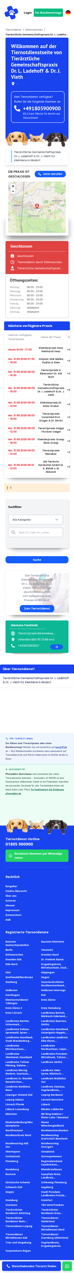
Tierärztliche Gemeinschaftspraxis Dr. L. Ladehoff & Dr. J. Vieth (51, 390)
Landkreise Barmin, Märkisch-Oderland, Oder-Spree (53, 1016)
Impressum (12, 910)
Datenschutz (14, 915)
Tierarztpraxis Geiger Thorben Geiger (51, 430)
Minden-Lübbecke (52, 1109)
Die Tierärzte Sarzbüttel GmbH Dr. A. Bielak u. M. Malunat (51, 467)
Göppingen (48, 972)
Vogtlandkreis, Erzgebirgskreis (51, 1244)
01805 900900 (19, 844)
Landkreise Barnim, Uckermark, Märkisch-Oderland (17, 1024)
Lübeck (45, 1104)
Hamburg (11, 982)
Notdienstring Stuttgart (50, 1145)
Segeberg (47, 1187)
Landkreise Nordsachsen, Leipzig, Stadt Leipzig (54, 1049)
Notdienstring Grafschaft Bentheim (54, 1136)
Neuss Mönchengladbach (52, 1123)
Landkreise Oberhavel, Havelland (19, 1055)
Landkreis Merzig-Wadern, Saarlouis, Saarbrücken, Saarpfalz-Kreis (17, 1075)
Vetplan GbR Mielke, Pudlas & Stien (51, 360)
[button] (37, 206)
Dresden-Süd (13, 959)
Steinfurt (46, 1200)
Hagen (45, 977)
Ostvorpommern (51, 1156)
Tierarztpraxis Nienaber (51, 452)
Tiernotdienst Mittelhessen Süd (16, 1236)
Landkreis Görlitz (51, 1062)
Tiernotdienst (14, 29)
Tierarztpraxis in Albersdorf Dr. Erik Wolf (51, 373)
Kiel (43, 995)
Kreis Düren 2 (14, 1008)
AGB (8, 919)
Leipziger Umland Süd (19, 1094)
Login (28, 13)
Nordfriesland (14, 1130)
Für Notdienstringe (48, 13)
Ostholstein (13, 1156)
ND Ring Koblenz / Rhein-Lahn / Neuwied (54, 1115)
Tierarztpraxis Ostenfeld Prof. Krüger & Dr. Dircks (51, 417)
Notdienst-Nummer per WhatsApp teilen (38, 856)
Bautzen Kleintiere (52, 941)
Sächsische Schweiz (18, 1182)
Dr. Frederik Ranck (52, 959)
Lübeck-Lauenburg (17, 1109)
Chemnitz (47, 949)
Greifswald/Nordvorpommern (24, 977)
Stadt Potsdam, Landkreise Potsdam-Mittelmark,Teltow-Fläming (54, 1197)
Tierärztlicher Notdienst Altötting (18, 1211)
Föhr (8, 972)
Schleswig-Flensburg (54, 1182)
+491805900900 (42, 108)
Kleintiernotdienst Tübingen (17, 1001)
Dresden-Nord (50, 954)
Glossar (10, 905)
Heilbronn (11, 990)
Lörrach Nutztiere (52, 1099)
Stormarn (11, 1204)
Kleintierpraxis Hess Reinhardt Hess (51, 349)
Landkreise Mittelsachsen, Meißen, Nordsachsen (19, 1049)
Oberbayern (13, 1151)
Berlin (9, 949)
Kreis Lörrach (14, 1012)
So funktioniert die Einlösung (47, 789)
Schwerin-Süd (14, 1187)
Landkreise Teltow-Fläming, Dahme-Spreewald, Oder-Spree (18, 1067)
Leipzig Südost (15, 1099)
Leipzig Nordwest (52, 1094)
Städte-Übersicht (16, 891)
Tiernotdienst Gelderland (49, 1219)
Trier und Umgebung (18, 1242)
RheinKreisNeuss (51, 1169)
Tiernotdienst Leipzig (19, 1226)
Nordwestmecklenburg (55, 1130)
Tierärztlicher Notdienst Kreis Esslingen (51, 1213)
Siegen (10, 1192)
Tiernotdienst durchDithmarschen (39, 262)
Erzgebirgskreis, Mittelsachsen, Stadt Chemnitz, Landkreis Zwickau (54, 969)
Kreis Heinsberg (51, 1008)
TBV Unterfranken (52, 1204)
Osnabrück (48, 1151)
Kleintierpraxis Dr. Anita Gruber (51, 404)
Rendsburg (12, 1169)
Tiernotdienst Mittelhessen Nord (52, 1227)
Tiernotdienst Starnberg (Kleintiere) (54, 1236)
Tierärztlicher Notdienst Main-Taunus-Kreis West (17, 1221)
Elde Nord (11, 964)
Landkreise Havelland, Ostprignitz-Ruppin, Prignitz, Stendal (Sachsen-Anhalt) (54, 1034)
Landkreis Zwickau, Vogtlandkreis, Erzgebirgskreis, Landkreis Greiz (53, 1091)
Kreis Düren (48, 999)
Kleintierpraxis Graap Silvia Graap (51, 441)
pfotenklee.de (13, 793)
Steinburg (12, 1200)
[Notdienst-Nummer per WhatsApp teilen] (67, 1266)
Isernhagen (13, 995)
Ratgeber (11, 886)
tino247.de (61, 747)
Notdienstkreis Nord (18, 1135)
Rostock (11, 1174)
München (11, 1114)
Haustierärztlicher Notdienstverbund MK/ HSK (52, 985)
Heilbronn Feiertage (53, 990)
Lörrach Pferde (15, 1104)
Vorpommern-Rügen (18, 1250)
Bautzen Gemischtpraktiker (17, 943)
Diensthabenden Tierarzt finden (34, 1266)
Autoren (11, 900)
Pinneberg (12, 1161)
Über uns (11, 895)
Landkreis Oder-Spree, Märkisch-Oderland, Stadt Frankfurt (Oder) (51, 1075)
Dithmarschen (34, 29)
